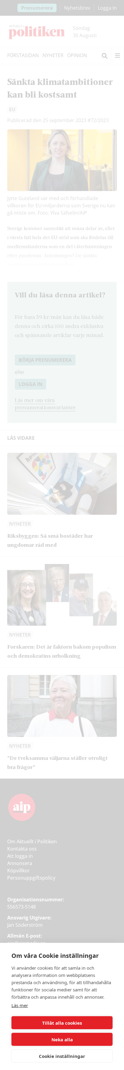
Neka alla (62, 1039)
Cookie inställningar (62, 1056)
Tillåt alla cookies (62, 1023)
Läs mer (19, 1005)
